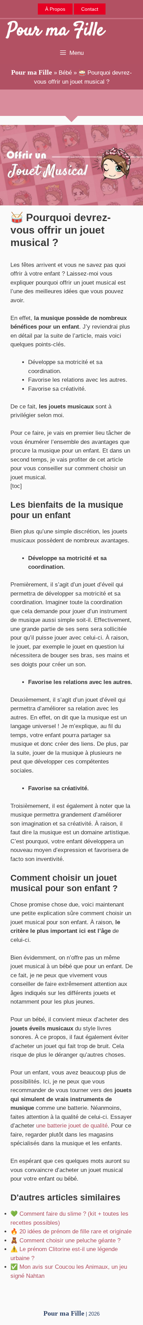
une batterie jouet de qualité (72, 1125)
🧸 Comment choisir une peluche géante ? (65, 1240)
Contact (89, 9)
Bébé (65, 72)
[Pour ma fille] (55, 31)
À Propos (55, 9)
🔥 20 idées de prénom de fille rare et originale (71, 1231)
